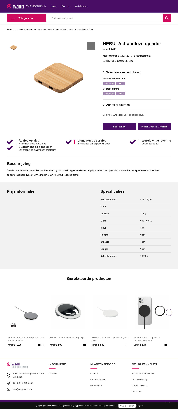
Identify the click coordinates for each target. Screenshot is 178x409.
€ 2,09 (56, 344)
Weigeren (139, 406)
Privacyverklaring (139, 379)
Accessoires (60, 29)
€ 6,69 (98, 344)
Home (54, 6)
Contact (94, 373)
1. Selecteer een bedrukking (121, 72)
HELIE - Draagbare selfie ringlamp (67, 337)
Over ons (65, 6)
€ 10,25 (15, 344)
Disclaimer (137, 391)
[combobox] (106, 18)
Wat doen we (81, 6)
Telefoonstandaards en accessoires (35, 29)
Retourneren (96, 385)
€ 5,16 (140, 344)
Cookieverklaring (139, 385)
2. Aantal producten (116, 105)
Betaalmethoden (97, 379)
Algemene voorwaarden (143, 373)
